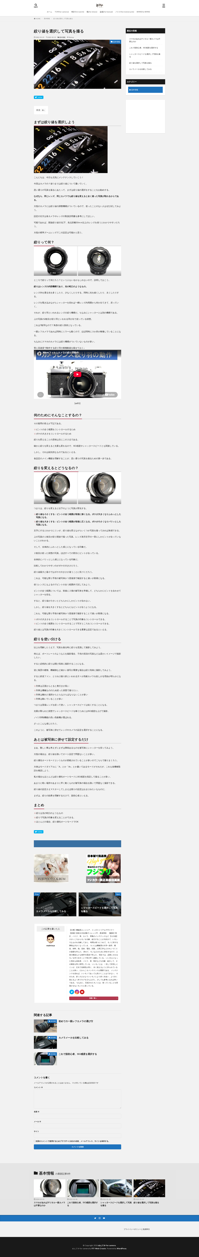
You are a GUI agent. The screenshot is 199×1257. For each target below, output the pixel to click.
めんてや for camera (107, 1245)
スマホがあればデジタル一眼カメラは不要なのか (144, 40)
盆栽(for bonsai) (106, 12)
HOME (38, 19)
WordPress (121, 1248)
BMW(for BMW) (143, 12)
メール (37, 1121)
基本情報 (47, 18)
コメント (38, 1087)
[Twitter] (38, 97)
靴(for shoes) (92, 12)
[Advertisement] (145, 116)
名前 (36, 1111)
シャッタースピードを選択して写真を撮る (144, 55)
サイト (36, 1131)
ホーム (49, 12)
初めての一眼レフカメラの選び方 (76, 1021)
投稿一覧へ (93, 998)
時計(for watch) (77, 12)
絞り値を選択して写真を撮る (63, 18)
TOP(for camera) (62, 12)
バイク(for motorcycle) (124, 12)
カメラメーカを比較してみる (74, 1037)
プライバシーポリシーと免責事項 (137, 1229)
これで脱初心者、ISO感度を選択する (78, 1054)
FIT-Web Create (99, 1248)
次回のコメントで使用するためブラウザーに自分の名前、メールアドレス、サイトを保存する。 (73, 1141)
